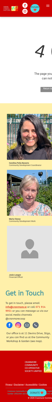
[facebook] (25, 6)
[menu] (48, 6)
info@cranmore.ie (16, 307)
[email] (27, 325)
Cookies (43, 384)
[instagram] (25, 12)
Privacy (9, 384)
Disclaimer (19, 384)
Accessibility (31, 384)
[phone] (36, 325)
